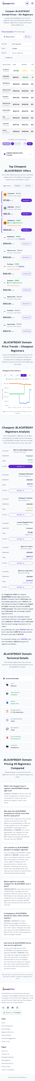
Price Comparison (7, 1026)
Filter (28, 37)
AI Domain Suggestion (8, 1038)
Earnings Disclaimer (7, 1057)
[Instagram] (17, 1007)
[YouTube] (12, 1007)
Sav (4, 117)
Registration (7, 186)
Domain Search (6, 1035)
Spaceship (6, 110)
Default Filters (10, 37)
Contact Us (5, 1054)
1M (5, 375)
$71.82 (16, 71)
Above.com (7, 90)
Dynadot (6, 124)
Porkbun (5, 97)
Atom (5, 130)
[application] (17, 395)
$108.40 (16, 131)
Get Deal (25, 274)
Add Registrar (5, 1060)
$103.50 (25, 98)
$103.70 (16, 111)
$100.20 (16, 91)
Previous (6, 144)
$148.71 (25, 71)
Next (29, 144)
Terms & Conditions (7, 1070)
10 (25, 143)
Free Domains (5, 1029)
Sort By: (4, 44)
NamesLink (6, 103)
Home (3, 1023)
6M (17, 375)
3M (11, 375)
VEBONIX (6, 76)
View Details (6, 71)
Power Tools (5, 1041)
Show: (3, 48)
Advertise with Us (7, 1063)
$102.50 (16, 98)
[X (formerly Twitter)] (3, 1007)
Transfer (28, 186)
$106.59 (25, 104)
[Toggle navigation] (32, 3)
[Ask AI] (27, 3)
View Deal (25, 200)
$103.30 (16, 104)
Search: (4, 53)
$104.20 (16, 118)
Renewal (17, 186)
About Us (4, 1051)
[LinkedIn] (8, 1007)
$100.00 (16, 84)
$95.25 (15, 77)
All (29, 375)
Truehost (6, 70)
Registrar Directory (7, 1032)
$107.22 (16, 125)
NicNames (6, 83)
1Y (23, 375)
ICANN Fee (8, 58)
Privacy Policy (5, 1067)
